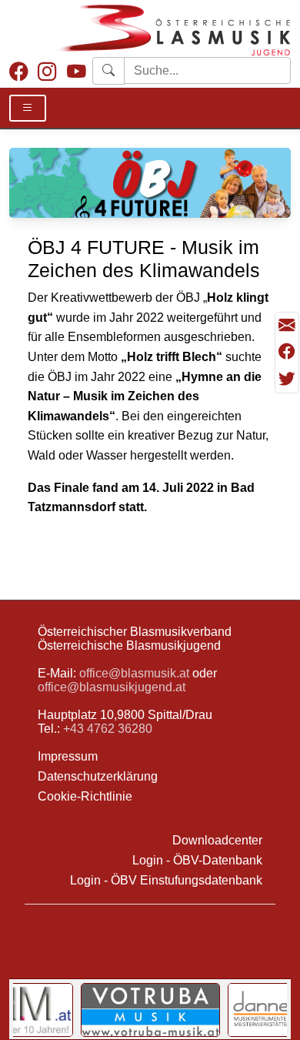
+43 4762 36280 (107, 728)
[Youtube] (76, 72)
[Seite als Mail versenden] (286, 326)
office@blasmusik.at (134, 673)
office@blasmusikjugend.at (111, 687)
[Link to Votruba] (150, 1010)
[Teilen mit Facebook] (286, 352)
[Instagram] (47, 72)
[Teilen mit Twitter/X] (286, 379)
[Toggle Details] (27, 108)
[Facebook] (18, 72)
